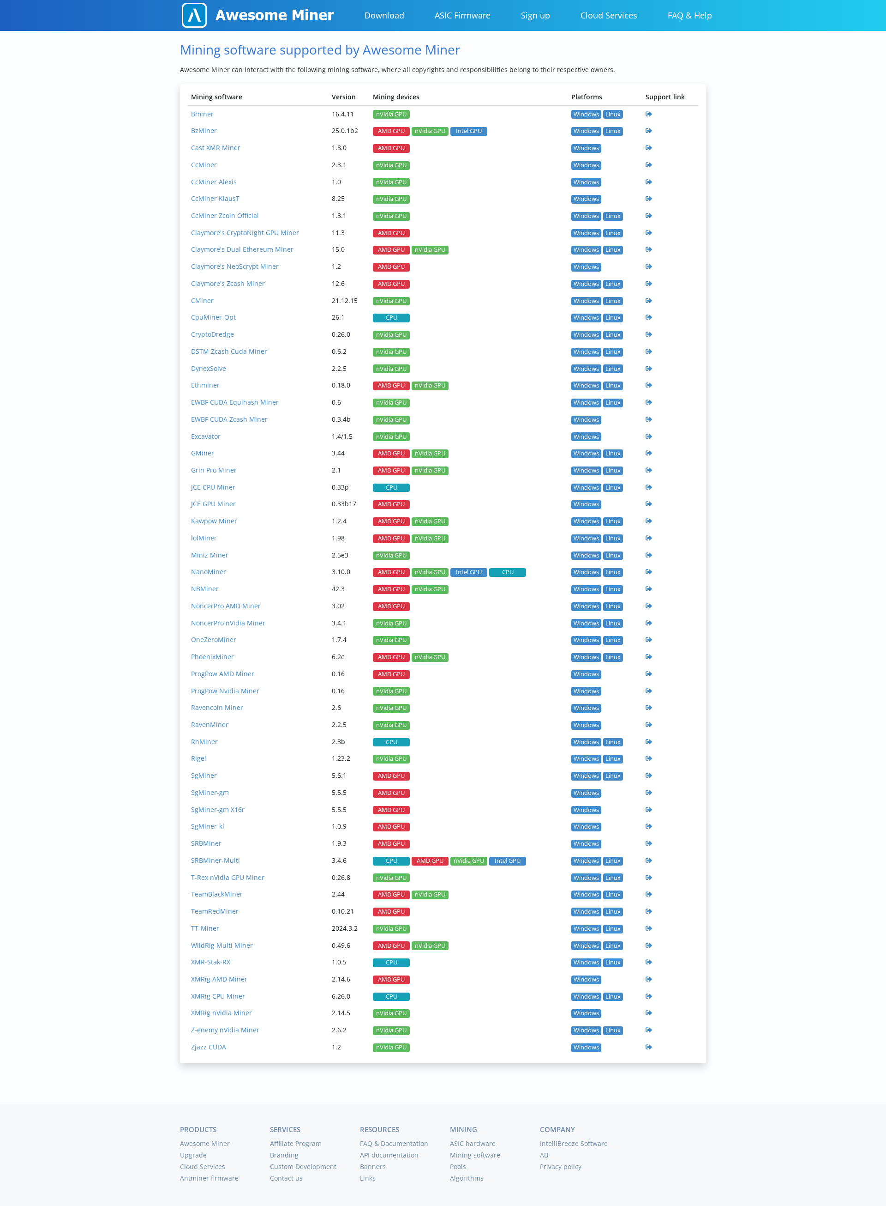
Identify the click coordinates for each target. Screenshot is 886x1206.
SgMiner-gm (210, 792)
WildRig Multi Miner (222, 945)
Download (384, 15)
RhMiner (204, 741)
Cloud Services (609, 15)
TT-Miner (205, 928)
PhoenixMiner (212, 656)
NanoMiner (208, 571)
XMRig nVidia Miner (221, 1012)
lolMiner (204, 537)
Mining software (475, 1155)
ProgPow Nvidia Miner (225, 690)
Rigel (198, 758)
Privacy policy (560, 1166)
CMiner (202, 300)
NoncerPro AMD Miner (226, 605)
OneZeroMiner (213, 639)
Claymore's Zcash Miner (228, 283)
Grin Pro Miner (214, 470)
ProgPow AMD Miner (222, 673)
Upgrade (193, 1155)
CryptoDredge (212, 334)
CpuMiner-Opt (213, 317)
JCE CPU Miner (213, 487)
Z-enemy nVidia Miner (225, 1029)
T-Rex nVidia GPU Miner (227, 877)
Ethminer (205, 385)
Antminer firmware (209, 1178)
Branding (284, 1155)
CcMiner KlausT (215, 198)
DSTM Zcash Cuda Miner (229, 351)
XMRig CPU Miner (218, 996)
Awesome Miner (205, 1143)
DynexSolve (208, 368)
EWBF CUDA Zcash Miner (229, 419)
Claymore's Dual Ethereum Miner (242, 249)
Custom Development (303, 1166)
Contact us (286, 1178)
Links (368, 1178)
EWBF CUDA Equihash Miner (235, 402)
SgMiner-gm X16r (218, 809)
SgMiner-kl (207, 826)
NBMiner (205, 588)
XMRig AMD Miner (219, 979)
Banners (373, 1166)
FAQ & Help (690, 15)
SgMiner (204, 775)
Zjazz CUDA (208, 1046)
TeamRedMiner (215, 911)
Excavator (206, 436)
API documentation (389, 1155)
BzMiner (204, 130)
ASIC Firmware (463, 15)
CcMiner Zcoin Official (225, 215)
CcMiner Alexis (214, 181)
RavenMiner (209, 724)
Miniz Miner (209, 555)
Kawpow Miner (214, 520)
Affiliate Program (296, 1143)
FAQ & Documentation (394, 1143)
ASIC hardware (473, 1143)
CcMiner (204, 164)
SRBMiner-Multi (215, 860)
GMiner (202, 452)
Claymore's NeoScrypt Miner (235, 266)
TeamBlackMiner (217, 894)
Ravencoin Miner (217, 707)
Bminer (202, 113)
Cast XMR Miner (215, 147)
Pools (458, 1166)
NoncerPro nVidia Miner (228, 622)
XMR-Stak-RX (210, 962)
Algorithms (467, 1178)
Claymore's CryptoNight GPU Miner (245, 232)
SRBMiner (206, 843)
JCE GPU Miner (213, 503)
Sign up (535, 15)
